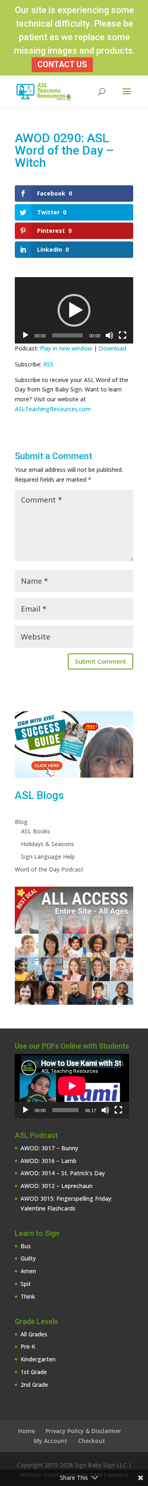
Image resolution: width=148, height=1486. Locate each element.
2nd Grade (34, 1384)
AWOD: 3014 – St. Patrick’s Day (63, 1173)
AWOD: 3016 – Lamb (48, 1161)
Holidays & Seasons (47, 844)
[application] (74, 310)
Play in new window (66, 348)
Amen (28, 1271)
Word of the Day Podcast (49, 869)
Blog (21, 822)
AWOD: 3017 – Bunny (49, 1148)
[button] (74, 310)
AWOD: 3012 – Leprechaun (56, 1186)
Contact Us (62, 64)
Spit (26, 1284)
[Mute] (109, 335)
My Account (50, 1441)
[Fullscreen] (122, 335)
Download (112, 348)
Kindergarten (38, 1359)
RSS (48, 364)
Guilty (28, 1258)
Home (26, 1431)
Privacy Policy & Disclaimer (83, 1431)
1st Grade (34, 1372)
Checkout (91, 1441)
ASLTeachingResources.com (53, 409)
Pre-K (28, 1346)
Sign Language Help (48, 856)
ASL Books (35, 831)
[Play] (25, 335)
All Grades (34, 1334)
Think (28, 1296)
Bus (26, 1246)
